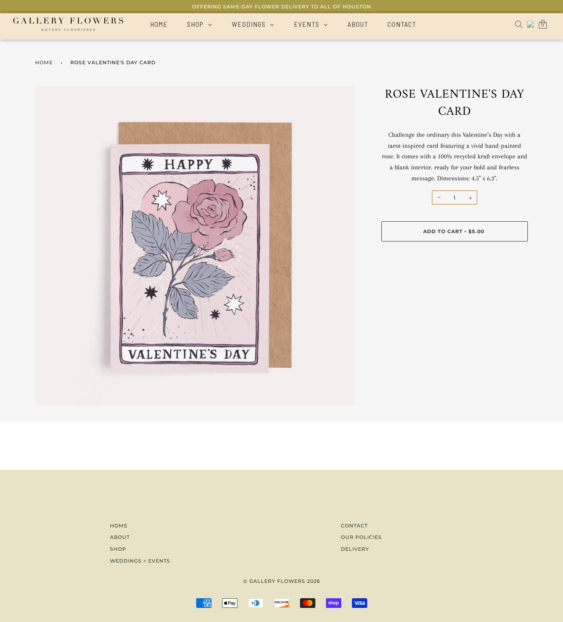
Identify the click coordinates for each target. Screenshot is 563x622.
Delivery (355, 549)
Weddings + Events (140, 561)
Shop (118, 549)
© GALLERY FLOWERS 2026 (281, 581)
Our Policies (361, 537)
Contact (354, 526)
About (120, 537)
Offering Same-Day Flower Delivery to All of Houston (281, 7)
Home (44, 62)
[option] (195, 246)
